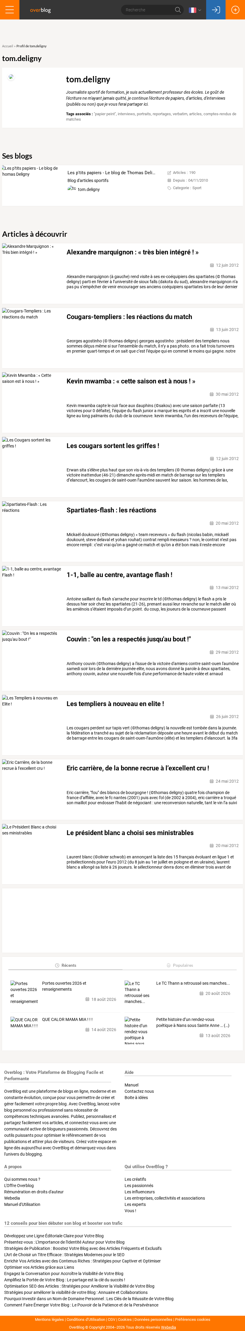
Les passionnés (139, 1185)
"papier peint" (105, 114)
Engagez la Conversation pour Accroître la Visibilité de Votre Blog (63, 1273)
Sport (196, 188)
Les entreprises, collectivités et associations (165, 1198)
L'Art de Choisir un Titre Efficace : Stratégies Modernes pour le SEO (64, 1254)
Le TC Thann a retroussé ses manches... (193, 983)
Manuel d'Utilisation (22, 1204)
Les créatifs (135, 1179)
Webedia (12, 1198)
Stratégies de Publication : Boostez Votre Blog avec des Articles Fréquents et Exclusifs (83, 1248)
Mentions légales (49, 1319)
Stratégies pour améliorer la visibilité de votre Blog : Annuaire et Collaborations (76, 1292)
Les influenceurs (140, 1191)
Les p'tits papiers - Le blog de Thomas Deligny (113, 172)
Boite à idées (136, 1097)
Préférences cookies (192, 1319)
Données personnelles (153, 1319)
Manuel (131, 1085)
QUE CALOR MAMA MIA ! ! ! (67, 1019)
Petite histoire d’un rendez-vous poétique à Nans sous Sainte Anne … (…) (192, 1022)
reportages (162, 114)
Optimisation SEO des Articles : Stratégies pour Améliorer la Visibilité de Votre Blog (79, 1286)
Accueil (7, 46)
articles (195, 114)
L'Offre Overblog (19, 1185)
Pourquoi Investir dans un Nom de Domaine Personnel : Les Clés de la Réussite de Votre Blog (89, 1298)
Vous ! (130, 1210)
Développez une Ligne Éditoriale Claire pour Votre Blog (54, 1235)
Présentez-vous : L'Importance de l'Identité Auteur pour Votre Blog (64, 1242)
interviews (126, 114)
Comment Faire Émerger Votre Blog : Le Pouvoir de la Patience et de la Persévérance (81, 1305)
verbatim (180, 114)
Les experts (135, 1204)
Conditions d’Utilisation (86, 1319)
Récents (69, 965)
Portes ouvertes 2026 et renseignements (64, 986)
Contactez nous (139, 1091)
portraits (144, 114)
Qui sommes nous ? (22, 1179)
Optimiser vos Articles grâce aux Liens (39, 1267)
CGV (111, 1319)
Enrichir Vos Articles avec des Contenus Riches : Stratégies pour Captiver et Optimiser (82, 1261)
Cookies (125, 1319)
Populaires (183, 965)
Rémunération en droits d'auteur (34, 1191)
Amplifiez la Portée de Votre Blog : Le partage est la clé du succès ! (64, 1279)
